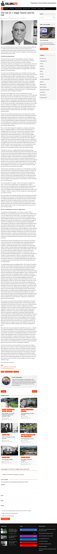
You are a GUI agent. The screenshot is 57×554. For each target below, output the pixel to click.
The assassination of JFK (27, 438)
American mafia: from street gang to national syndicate (47, 550)
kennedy (16, 371)
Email (2, 500)
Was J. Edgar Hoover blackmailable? (8, 366)
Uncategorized (43, 97)
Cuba (41, 66)
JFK (8, 434)
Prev (4, 391)
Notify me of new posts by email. (8, 515)
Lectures (39, 8)
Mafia (41, 81)
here (18, 212)
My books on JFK (26, 8)
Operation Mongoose (43, 546)
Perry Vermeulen (5, 18)
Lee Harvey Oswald (11, 409)
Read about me (44, 48)
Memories (4, 411)
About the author (18, 8)
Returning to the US (44, 89)
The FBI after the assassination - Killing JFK (15, 474)
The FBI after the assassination (7, 368)
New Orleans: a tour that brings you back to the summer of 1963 (8, 415)
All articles (6, 8)
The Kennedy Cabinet (7, 459)
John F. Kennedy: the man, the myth (46, 535)
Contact (43, 8)
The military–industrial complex (45, 543)
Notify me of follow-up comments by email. (10, 513)
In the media (33, 8)
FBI (25, 18)
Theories (28, 457)
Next (34, 391)
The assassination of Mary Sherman (46, 533)
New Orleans (9, 411)
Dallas (34, 434)
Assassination (29, 434)
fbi (3, 371)
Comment (3, 484)
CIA (40, 63)
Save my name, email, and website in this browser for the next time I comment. (16, 510)
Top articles (11, 8)
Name (2, 495)
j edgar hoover (9, 371)
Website (2, 505)
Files (41, 74)
